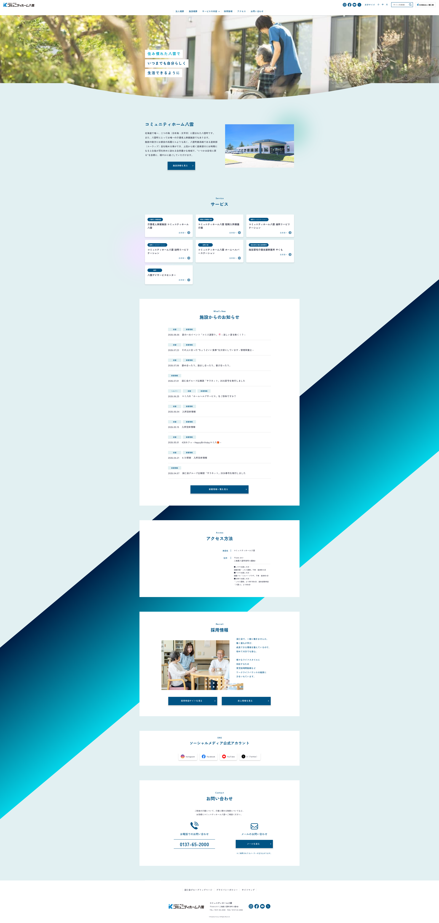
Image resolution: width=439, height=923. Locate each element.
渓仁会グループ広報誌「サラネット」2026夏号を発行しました (213, 380)
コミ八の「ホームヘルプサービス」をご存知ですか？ (209, 396)
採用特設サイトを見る (191, 700)
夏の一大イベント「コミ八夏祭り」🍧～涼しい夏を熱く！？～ (214, 334)
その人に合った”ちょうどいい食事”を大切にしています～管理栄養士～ (218, 350)
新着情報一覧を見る (218, 489)
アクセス (241, 11)
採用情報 (228, 11)
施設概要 (193, 11)
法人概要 (179, 11)
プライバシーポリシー (227, 889)
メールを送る (253, 843)
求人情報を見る (245, 700)
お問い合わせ (257, 11)
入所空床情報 (189, 411)
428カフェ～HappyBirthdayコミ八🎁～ (202, 442)
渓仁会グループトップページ (198, 889)
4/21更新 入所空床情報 (194, 457)
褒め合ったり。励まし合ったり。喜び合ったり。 (208, 365)
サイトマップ (248, 889)
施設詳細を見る (180, 165)
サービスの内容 (209, 11)
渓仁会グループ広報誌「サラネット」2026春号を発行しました (214, 473)
